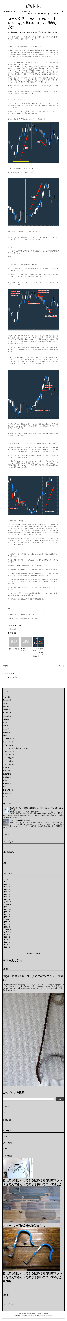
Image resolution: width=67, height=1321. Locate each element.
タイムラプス (7, 745)
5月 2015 (5, 894)
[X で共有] (13, 629)
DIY (30, 11)
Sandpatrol (24, 1315)
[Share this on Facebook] (13, 625)
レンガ (5, 767)
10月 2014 (6, 904)
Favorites (6, 706)
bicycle (5, 697)
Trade (14, 11)
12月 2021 (6, 879)
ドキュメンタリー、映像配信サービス (15, 748)
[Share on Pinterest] (20, 625)
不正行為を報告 (12, 960)
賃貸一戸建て (7, 790)
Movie (5, 719)
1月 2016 (5, 889)
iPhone (5, 716)
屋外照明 (6, 774)
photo (5, 729)
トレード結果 (7, 761)
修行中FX (6, 777)
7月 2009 (5, 939)
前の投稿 (61, 666)
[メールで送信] (10, 629)
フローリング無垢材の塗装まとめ (20, 820)
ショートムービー (8, 742)
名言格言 (6, 793)
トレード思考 (7, 764)
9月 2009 (5, 934)
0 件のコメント (54, 32)
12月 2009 (6, 929)
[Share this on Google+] (17, 625)
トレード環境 (7, 758)
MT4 (4, 722)
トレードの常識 (14, 649)
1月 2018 (5, 881)
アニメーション (8, 738)
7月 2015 (5, 892)
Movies (19, 11)
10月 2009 (6, 932)
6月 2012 (5, 914)
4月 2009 (5, 947)
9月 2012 (5, 912)
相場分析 (43, 32)
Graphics (25, 11)
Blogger (37, 953)
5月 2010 (5, 924)
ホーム (33, 666)
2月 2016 (5, 887)
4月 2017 (5, 884)
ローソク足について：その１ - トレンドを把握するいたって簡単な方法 (32, 23)
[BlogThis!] (11, 629)
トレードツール (8, 751)
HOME (3, 11)
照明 (4, 780)
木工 (4, 796)
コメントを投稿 (12, 677)
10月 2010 (6, 919)
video (5, 735)
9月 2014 (5, 907)
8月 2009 (5, 937)
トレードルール (28, 32)
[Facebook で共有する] (15, 629)
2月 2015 (5, 897)
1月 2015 (5, 899)
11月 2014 (6, 902)
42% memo (33, 5)
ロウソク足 (36, 32)
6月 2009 (5, 942)
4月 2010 (5, 927)
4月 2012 (5, 917)
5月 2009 (5, 944)
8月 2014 (5, 909)
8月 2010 (5, 922)
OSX (4, 726)
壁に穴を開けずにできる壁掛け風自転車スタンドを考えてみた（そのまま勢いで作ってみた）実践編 (33, 1277)
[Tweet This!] (15, 625)
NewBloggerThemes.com (45, 1315)
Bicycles (9, 11)
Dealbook (6, 700)
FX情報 (5, 709)
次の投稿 (5, 666)
